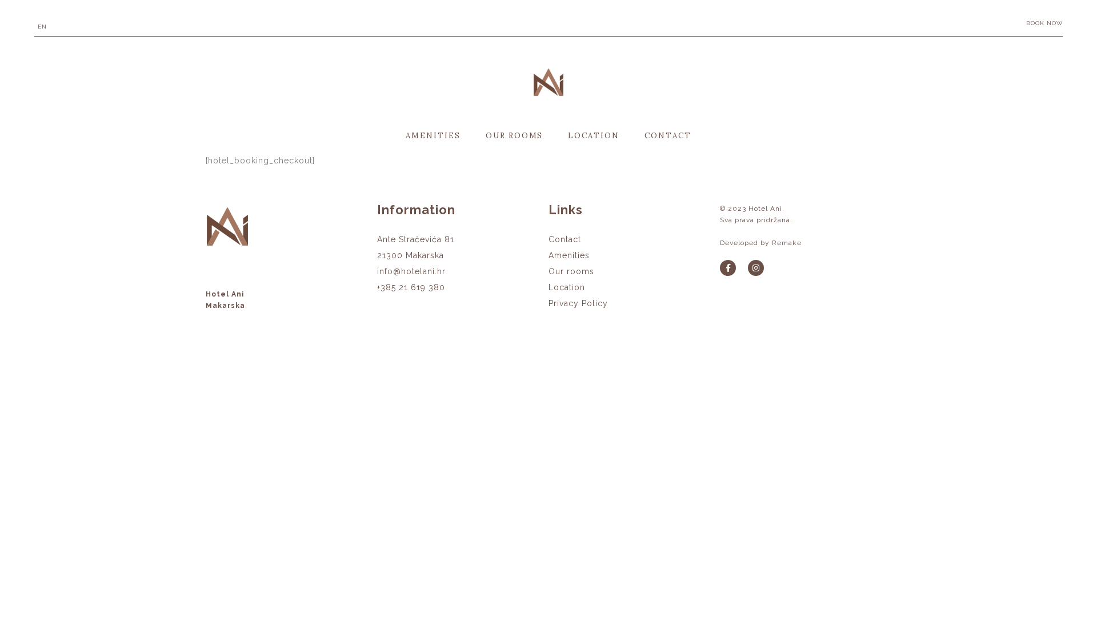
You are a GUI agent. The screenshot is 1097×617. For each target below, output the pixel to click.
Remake (787, 243)
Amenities (433, 136)
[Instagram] (756, 268)
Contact (667, 136)
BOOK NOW (1044, 23)
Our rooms (514, 136)
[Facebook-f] (728, 268)
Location (593, 136)
